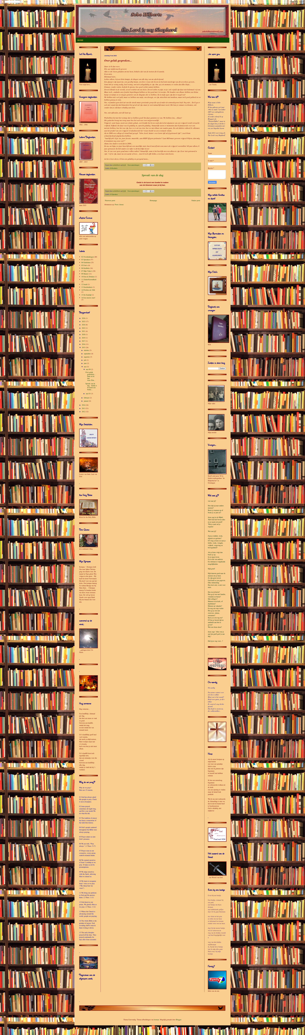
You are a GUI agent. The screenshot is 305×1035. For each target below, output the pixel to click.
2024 (84, 325)
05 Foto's (84, 265)
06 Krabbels (113, 168)
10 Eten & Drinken (87, 276)
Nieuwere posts (110, 200)
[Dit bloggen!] (146, 165)
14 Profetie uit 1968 (88, 290)
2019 (84, 338)
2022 (84, 328)
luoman (156, 1019)
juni (85, 363)
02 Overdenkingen (87, 257)
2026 (84, 318)
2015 (84, 347)
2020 (84, 334)
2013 (84, 408)
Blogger (178, 1019)
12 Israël (84, 284)
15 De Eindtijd (86, 295)
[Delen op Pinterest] (153, 165)
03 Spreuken (114, 194)
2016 (84, 344)
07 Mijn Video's (86, 271)
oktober (86, 350)
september (87, 353)
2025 (84, 321)
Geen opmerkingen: (134, 165)
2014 (84, 405)
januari (86, 401)
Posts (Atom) (119, 204)
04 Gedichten (85, 262)
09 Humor (84, 274)
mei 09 (88, 369)
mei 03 (88, 393)
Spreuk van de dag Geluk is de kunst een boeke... (91, 386)
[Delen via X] (148, 165)
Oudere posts (195, 200)
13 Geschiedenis (86, 287)
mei (85, 366)
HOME (80, 40)
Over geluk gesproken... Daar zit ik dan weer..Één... (90, 376)
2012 (84, 411)
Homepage (153, 200)
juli (85, 360)
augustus (87, 357)
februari (87, 398)
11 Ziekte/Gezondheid (88, 279)
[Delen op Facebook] (151, 165)
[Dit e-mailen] (144, 165)
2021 (84, 331)
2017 (84, 341)
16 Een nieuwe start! (88, 298)
